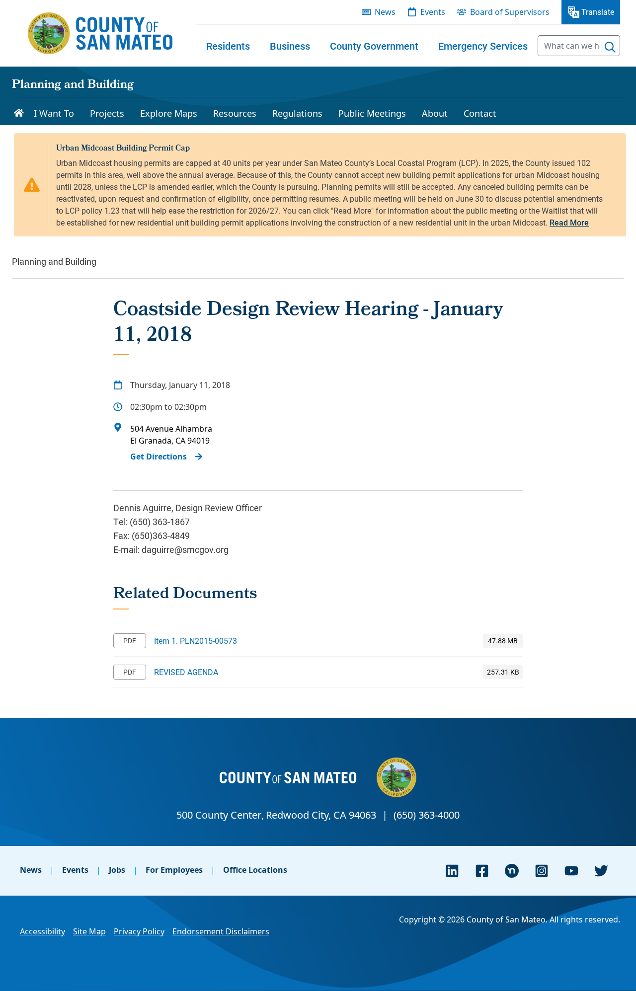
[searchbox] (579, 45)
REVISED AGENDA (186, 672)
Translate (597, 11)
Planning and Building (73, 85)
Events (75, 869)
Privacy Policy (139, 931)
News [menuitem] (385, 11)
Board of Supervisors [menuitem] (510, 11)
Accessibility (42, 931)
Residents (228, 45)
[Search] (610, 47)
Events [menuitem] (432, 11)
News (31, 869)
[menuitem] (228, 46)
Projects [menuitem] (107, 113)
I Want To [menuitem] (54, 113)
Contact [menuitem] (480, 113)
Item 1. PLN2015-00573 (195, 640)
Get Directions (158, 456)
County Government (374, 45)
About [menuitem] (435, 113)
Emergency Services (483, 45)
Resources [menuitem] (234, 113)
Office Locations (255, 869)
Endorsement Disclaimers (220, 931)
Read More (569, 222)
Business (290, 45)
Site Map (89, 931)
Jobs (117, 869)
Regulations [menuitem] (297, 113)
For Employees (174, 869)
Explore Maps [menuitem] (168, 113)
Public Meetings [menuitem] (372, 113)
